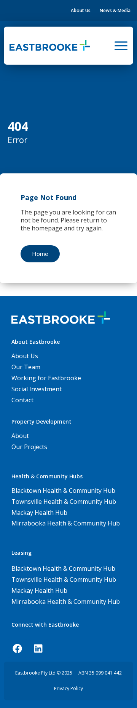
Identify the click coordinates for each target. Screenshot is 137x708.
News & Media (115, 10)
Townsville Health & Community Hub (63, 579)
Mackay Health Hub (39, 590)
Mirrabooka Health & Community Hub (65, 601)
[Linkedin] (38, 648)
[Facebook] (17, 648)
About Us (81, 10)
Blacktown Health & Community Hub (63, 568)
